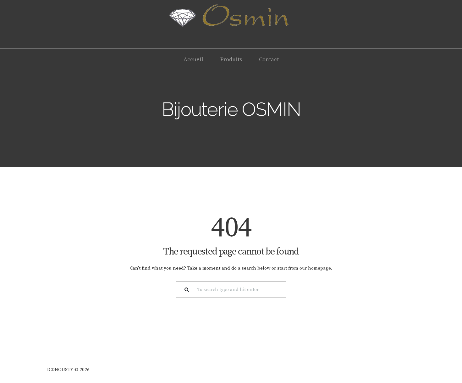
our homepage (315, 268)
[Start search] (184, 290)
